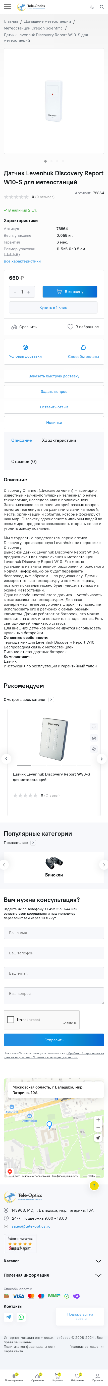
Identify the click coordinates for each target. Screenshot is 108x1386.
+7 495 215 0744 (57, 909)
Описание (21, 440)
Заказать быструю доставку (54, 376)
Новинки (54, 422)
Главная (11, 21)
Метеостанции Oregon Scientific (33, 28)
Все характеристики (22, 261)
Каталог (11, 1260)
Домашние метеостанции (47, 21)
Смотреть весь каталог (25, 699)
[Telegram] (8, 1317)
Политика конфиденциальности (30, 1347)
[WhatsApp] (21, 1317)
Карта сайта (13, 1351)
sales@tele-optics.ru (31, 1226)
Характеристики (59, 440)
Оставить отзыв (54, 407)
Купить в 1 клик (53, 307)
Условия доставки (25, 356)
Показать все (16, 842)
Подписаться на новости (80, 1316)
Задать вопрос (54, 391)
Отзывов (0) (24, 461)
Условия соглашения (87, 1347)
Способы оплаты (83, 356)
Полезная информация (26, 1275)
